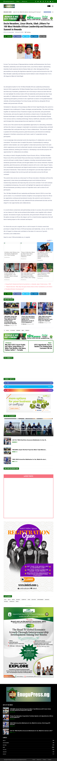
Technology (12, 601)
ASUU (5, 599)
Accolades (12, 330)
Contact (49, 759)
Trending (28, 32)
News (23, 330)
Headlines (47, 599)
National (6, 601)
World (17, 601)
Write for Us (24, 1)
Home (34, 759)
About (17, 1)
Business (18, 599)
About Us (39, 759)
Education (34, 599)
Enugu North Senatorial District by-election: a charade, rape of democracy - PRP (28, 284)
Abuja (7, 330)
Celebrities (24, 599)
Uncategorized (20, 12)
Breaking (18, 330)
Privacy (44, 759)
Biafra (13, 599)
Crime (29, 599)
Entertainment (40, 599)
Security (5, 751)
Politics (4, 749)
